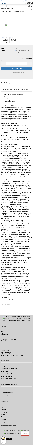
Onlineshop (11, 443)
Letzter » (20, 6)
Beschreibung (5, 83)
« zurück (9, 6)
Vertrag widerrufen (6, 438)
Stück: (2, 60)
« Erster (4, 6)
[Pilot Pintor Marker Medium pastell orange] (16, 25)
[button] (3, 63)
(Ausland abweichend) (24, 52)
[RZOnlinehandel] (3, 2)
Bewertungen (5, 304)
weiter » (15, 6)
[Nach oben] (28, 442)
